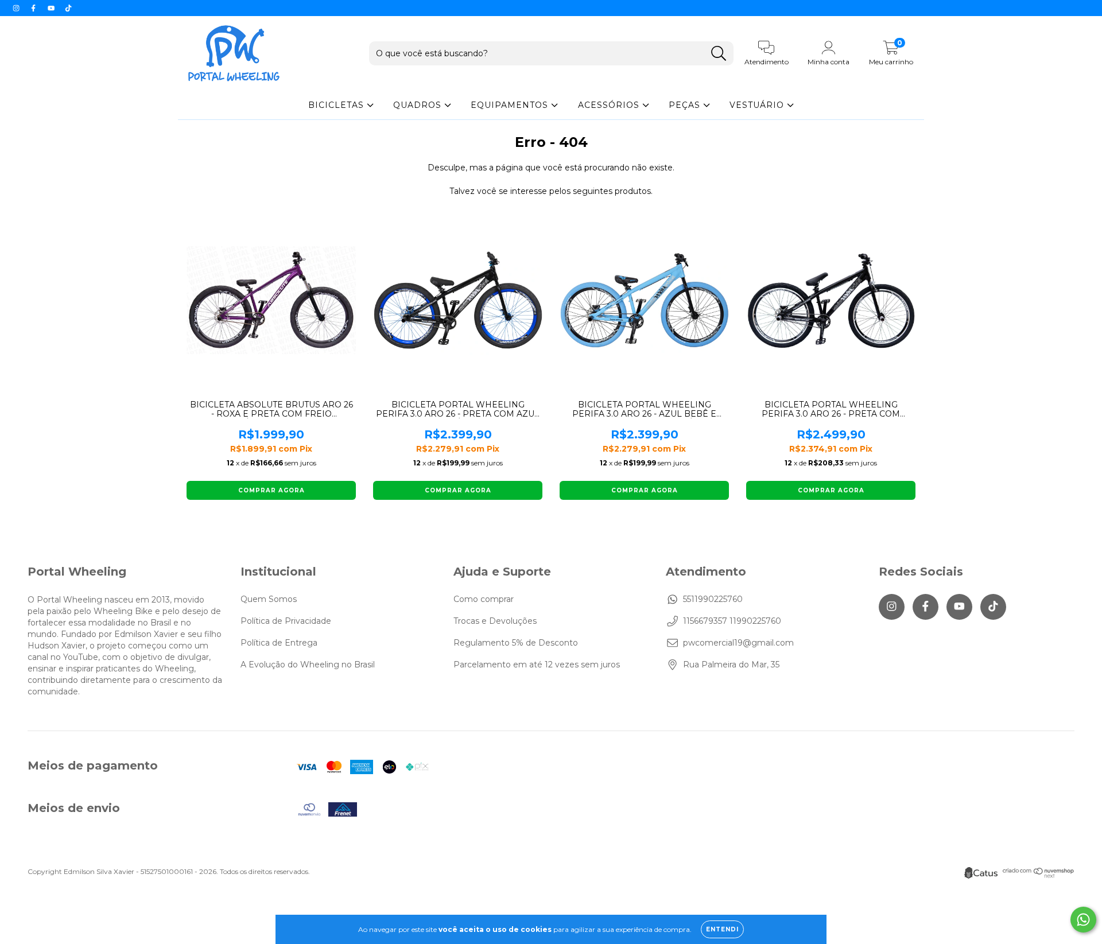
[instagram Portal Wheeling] (17, 8)
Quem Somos (268, 599)
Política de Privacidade (285, 621)
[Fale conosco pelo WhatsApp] (1083, 920)
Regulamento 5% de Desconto (515, 643)
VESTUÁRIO (758, 105)
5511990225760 (713, 599)
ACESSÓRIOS (610, 105)
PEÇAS (686, 105)
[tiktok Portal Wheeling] (68, 8)
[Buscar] (718, 53)
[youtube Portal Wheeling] (52, 8)
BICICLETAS (337, 105)
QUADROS (418, 105)
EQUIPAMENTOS (511, 105)
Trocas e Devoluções (495, 621)
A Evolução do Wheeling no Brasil (307, 664)
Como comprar (483, 599)
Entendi (722, 929)
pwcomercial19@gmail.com (738, 643)
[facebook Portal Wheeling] (34, 8)
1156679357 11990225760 (732, 621)
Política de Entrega (278, 643)
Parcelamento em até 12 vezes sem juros (536, 664)
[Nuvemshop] (1038, 875)
